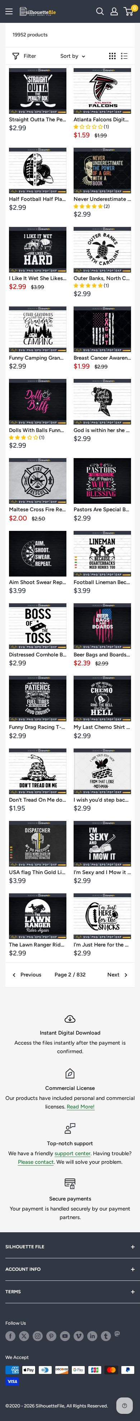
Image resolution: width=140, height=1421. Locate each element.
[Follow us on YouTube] (65, 1336)
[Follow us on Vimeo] (79, 1336)
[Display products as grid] (112, 56)
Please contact (36, 1162)
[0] (128, 11)
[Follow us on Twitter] (24, 1336)
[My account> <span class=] (114, 11)
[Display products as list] (124, 56)
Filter (30, 56)
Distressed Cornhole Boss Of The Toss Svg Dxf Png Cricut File (37, 654)
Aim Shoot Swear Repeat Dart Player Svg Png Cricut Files (37, 582)
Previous (30, 974)
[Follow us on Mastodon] (120, 1336)
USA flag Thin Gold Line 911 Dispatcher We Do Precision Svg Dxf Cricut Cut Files (37, 872)
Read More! (81, 1106)
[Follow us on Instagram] (38, 1336)
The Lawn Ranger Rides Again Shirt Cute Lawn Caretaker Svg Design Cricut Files (37, 945)
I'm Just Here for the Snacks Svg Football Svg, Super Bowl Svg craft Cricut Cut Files (102, 945)
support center (72, 1153)
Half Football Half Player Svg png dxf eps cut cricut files (37, 199)
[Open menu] (9, 11)
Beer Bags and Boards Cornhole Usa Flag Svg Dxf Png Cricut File (102, 654)
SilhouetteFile (50, 1406)
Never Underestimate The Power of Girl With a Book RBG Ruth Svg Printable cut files (102, 199)
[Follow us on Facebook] (10, 1336)
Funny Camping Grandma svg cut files (37, 358)
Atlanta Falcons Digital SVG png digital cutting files (102, 119)
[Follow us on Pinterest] (51, 1336)
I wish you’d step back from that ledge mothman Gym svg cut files (102, 800)
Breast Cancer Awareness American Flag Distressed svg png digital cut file (102, 358)
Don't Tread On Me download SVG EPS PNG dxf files (37, 800)
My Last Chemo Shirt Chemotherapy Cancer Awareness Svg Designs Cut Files (102, 727)
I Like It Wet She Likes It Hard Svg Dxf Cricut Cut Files (37, 278)
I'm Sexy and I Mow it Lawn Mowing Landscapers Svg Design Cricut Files (102, 872)
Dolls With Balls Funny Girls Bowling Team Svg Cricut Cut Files (37, 430)
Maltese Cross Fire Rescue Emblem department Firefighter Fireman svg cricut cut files (37, 509)
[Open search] (100, 11)
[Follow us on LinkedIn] (92, 1336)
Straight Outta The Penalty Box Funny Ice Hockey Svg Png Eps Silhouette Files (37, 119)
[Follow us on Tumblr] (106, 1336)
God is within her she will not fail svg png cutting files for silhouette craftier (102, 430)
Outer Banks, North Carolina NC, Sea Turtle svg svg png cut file (102, 278)
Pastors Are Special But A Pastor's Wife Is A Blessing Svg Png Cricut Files (102, 509)
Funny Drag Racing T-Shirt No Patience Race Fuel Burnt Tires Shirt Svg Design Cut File (37, 727)
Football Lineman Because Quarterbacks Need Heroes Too (102, 582)
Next (113, 974)
